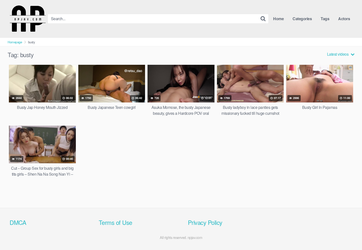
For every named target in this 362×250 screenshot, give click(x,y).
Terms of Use (115, 222)
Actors (344, 18)
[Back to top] (348, 234)
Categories (302, 18)
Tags (325, 18)
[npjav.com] (28, 18)
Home (278, 18)
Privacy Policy (205, 222)
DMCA (18, 222)
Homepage (15, 42)
